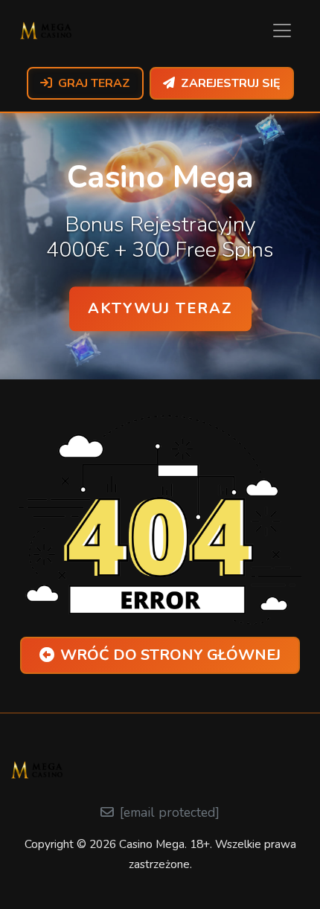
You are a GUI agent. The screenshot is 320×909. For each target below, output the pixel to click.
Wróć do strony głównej (170, 655)
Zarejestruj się (231, 83)
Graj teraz (94, 83)
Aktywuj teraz (160, 308)
